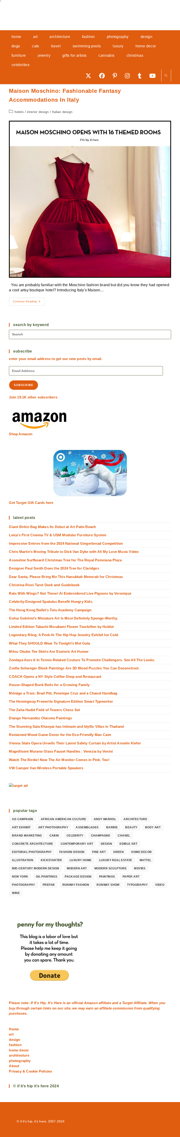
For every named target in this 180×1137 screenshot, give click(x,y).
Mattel (145, 860)
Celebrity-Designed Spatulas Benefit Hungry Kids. (51, 602)
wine (16, 893)
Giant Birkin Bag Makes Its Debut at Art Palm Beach (52, 527)
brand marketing (27, 835)
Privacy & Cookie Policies (30, 1071)
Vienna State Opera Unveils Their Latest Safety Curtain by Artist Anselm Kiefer (75, 743)
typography (137, 884)
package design (78, 876)
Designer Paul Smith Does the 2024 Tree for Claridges (54, 568)
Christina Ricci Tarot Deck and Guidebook (44, 585)
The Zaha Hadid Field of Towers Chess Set (44, 710)
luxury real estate (115, 860)
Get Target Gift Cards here (31, 503)
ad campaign (22, 819)
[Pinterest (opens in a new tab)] (116, 76)
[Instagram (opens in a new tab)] (129, 76)
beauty (131, 827)
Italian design (62, 112)
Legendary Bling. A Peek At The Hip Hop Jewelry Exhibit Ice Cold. (64, 635)
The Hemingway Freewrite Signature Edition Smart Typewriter (61, 701)
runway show (108, 884)
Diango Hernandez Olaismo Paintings (40, 718)
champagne (100, 835)
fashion (15, 1045)
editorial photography (32, 852)
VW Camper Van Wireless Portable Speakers (46, 768)
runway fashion (75, 884)
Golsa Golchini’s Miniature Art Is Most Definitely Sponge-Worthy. (63, 618)
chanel (124, 835)
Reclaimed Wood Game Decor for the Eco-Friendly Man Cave (60, 735)
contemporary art (77, 843)
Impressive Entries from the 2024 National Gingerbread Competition (66, 543)
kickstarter (51, 860)
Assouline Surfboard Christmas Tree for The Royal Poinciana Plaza (65, 560)
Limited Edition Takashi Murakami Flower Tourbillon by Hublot (61, 627)
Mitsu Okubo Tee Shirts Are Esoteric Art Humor (49, 651)
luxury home (80, 860)
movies (139, 868)
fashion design (72, 852)
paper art (131, 876)
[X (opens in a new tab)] (90, 76)
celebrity (75, 835)
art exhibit (21, 827)
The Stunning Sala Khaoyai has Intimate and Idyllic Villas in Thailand (66, 726)
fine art (99, 852)
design (106, 843)
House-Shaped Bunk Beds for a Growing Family (49, 685)
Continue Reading (29, 302)
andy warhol (105, 819)
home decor (141, 852)
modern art (77, 868)
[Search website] (166, 76)
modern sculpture (110, 868)
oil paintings (46, 876)
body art (153, 827)
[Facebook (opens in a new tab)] (103, 76)
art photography (53, 827)
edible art (128, 843)
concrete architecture (32, 843)
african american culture (63, 819)
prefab (49, 884)
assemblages (87, 827)
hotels (19, 112)
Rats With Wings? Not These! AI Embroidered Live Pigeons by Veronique (70, 593)
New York (20, 876)
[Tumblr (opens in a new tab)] (141, 76)
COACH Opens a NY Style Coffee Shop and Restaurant (55, 677)
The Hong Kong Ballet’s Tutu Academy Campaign (50, 610)
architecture (135, 819)
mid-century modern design (35, 868)
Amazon (91, 1003)
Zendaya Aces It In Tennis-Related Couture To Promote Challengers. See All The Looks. (82, 660)
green (118, 852)
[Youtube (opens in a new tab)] (154, 76)
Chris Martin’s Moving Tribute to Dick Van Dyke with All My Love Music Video (74, 552)
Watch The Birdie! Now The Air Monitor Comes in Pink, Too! (59, 760)
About (14, 1066)
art (11, 1034)
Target (127, 1003)
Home (14, 1029)
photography (23, 884)
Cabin (54, 835)
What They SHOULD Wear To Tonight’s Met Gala (49, 643)
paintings (107, 876)
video (159, 884)
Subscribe (23, 385)
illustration (22, 860)
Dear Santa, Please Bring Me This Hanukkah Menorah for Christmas (66, 577)
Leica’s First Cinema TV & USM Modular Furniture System (57, 535)
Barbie (112, 827)
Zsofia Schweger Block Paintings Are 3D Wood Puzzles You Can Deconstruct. (74, 668)
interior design (38, 112)
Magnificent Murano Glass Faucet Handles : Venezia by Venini (61, 751)
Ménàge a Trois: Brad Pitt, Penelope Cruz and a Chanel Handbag (63, 693)
